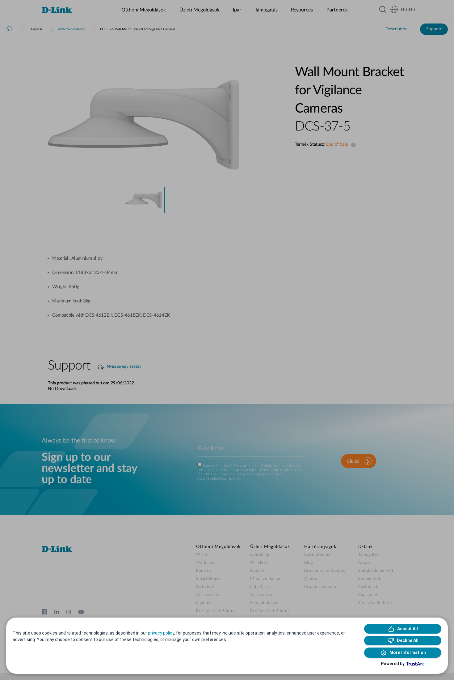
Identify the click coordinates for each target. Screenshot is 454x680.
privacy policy (161, 633)
